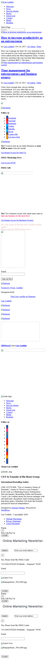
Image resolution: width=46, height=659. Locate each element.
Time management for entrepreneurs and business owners (19, 74)
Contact (9, 18)
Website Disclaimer (14, 519)
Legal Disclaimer (13, 523)
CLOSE (5, 535)
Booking (9, 23)
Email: (3, 271)
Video (38, 46)
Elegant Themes (18, 508)
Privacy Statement (13, 521)
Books (8, 13)
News (8, 9)
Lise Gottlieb (9, 46)
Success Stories (12, 11)
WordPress (5, 510)
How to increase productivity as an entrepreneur (22, 39)
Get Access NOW (8, 163)
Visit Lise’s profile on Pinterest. (23, 296)
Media (8, 20)
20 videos (31, 46)
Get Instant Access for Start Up (13, 153)
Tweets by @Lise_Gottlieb (12, 288)
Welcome (10, 6)
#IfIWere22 (6, 346)
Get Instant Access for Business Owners (17, 220)
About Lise (10, 16)
